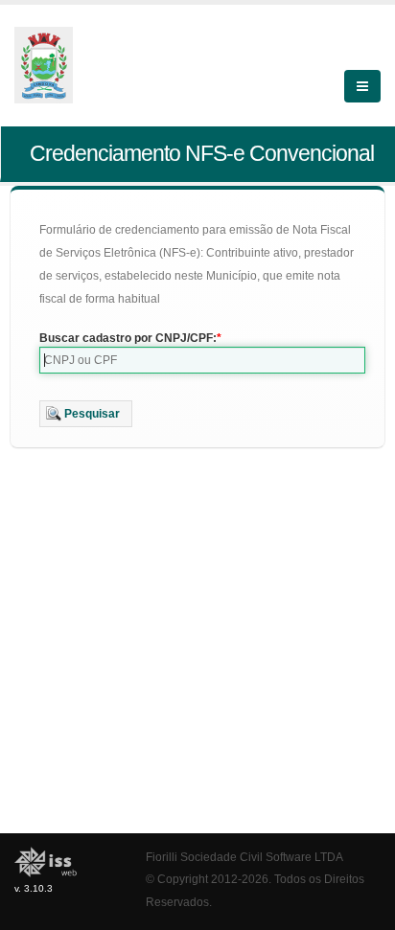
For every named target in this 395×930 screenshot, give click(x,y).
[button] (85, 413)
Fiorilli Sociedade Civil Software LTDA (244, 857)
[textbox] (202, 360)
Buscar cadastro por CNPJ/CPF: (128, 338)
